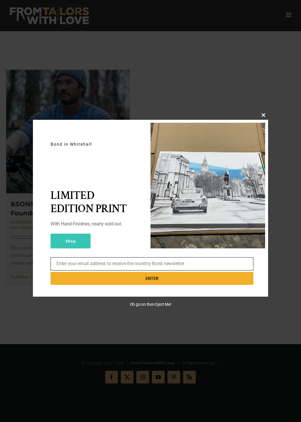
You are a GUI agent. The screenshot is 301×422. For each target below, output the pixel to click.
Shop (71, 241)
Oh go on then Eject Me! (150, 304)
